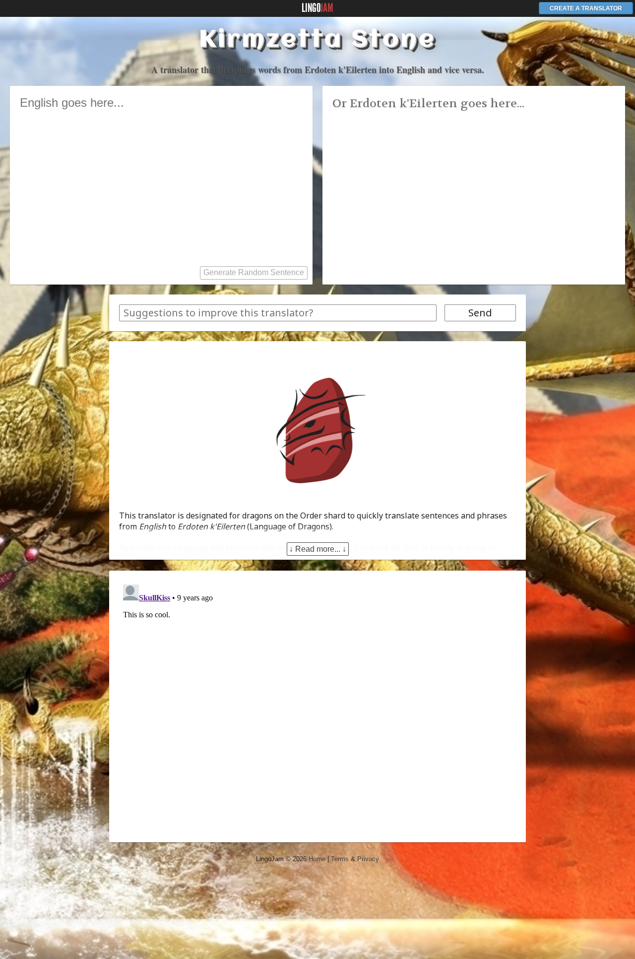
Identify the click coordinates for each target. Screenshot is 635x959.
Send (480, 312)
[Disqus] (317, 705)
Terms (340, 859)
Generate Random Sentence (253, 272)
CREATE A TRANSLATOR (586, 8)
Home (317, 859)
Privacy (368, 859)
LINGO (317, 8)
